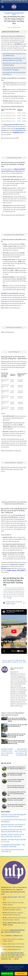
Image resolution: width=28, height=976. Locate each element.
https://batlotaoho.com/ (14, 949)
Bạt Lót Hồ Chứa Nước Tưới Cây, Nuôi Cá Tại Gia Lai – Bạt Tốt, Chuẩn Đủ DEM (17, 735)
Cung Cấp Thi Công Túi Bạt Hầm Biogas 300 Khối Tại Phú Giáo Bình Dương (17, 720)
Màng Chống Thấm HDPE (11, 967)
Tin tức (21, 13)
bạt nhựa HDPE (11, 109)
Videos (14, 14)
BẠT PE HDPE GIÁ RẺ (12, 12)
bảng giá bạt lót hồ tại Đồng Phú (13, 124)
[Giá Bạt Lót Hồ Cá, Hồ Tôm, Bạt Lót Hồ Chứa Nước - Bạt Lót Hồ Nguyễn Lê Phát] (14, 7)
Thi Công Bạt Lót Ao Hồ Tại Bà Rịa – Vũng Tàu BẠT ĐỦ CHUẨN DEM (13, 845)
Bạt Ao (5, 12)
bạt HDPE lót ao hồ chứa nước (13, 171)
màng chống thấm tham (11, 932)
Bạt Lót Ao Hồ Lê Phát (14, 27)
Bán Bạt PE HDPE (8, 966)
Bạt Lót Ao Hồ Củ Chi (14, 968)
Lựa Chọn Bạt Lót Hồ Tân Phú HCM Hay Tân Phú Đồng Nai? (13, 820)
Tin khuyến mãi (15, 13)
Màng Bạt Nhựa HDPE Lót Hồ (14, 969)
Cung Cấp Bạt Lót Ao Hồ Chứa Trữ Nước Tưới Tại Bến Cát (12, 850)
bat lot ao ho (14, 564)
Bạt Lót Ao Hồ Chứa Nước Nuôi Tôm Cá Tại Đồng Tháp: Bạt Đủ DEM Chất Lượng (16, 742)
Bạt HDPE (17, 44)
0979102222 (20, 973)
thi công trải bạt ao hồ (19, 130)
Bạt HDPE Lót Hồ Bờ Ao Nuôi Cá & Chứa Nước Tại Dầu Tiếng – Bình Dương (12, 835)
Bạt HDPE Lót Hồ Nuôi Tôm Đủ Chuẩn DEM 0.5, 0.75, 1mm (13, 840)
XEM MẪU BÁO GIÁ (7, 973)
